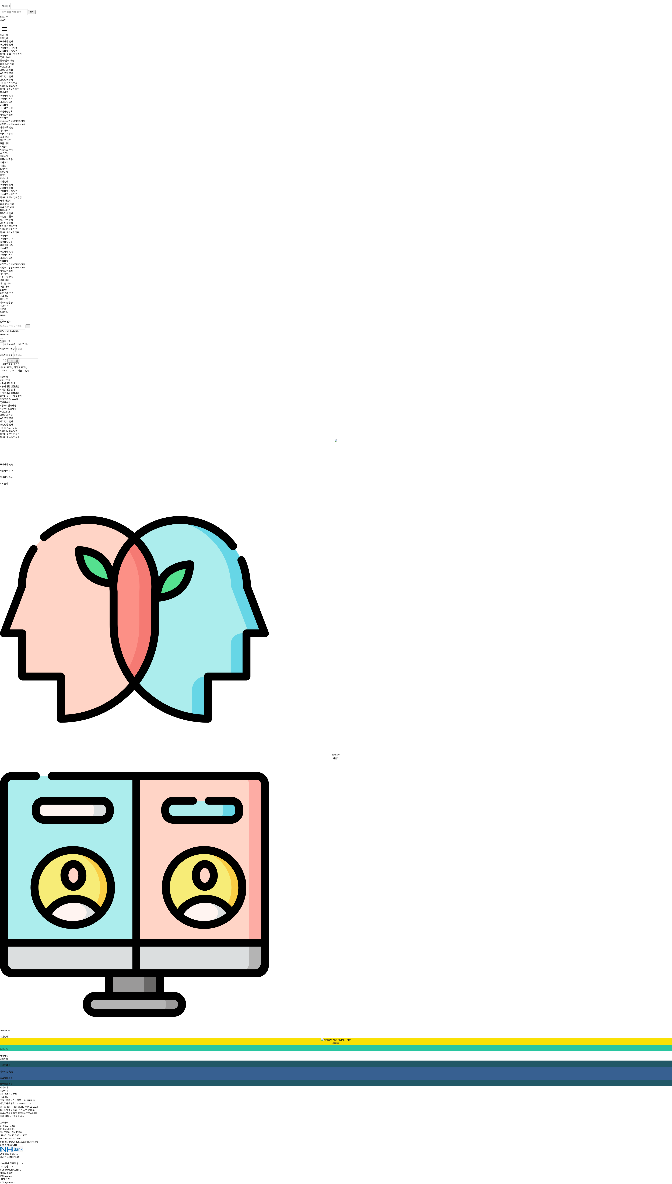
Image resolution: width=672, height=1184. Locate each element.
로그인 (3, 20)
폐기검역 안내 (6, 76)
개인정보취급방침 (8, 1094)
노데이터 (4, 168)
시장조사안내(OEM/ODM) (12, 121)
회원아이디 (7, 348)
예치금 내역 (5, 140)
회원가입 (4, 16)
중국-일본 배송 (7, 63)
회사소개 (4, 1087)
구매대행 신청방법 (9, 47)
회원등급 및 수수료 (9, 399)
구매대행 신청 (6, 95)
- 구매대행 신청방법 (9, 386)
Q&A (12, 370)
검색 (32, 12)
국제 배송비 (5, 57)
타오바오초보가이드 (9, 89)
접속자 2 (28, 370)
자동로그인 (9, 344)
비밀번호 (6, 355)
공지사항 (4, 156)
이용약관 (4, 1090)
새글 (19, 370)
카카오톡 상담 (6, 102)
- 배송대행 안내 (7, 389)
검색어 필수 (5, 321)
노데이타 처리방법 (9, 86)
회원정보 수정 (6, 149)
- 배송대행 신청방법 (9, 392)
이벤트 (3, 165)
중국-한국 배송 (7, 60)
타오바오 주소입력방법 (11, 54)
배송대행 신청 (6, 108)
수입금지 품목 (6, 73)
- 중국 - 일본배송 (8, 408)
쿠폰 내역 (4, 143)
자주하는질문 (6, 159)
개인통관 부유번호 (9, 82)
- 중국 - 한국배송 (8, 405)
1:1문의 (3, 146)
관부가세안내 (6, 415)
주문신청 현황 (6, 133)
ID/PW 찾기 (23, 343)
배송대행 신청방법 (9, 51)
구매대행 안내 (6, 41)
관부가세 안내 (6, 70)
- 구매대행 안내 (7, 383)
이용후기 (4, 162)
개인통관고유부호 (8, 427)
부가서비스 (5, 67)
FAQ (4, 370)
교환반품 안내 (6, 79)
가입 (4, 360)
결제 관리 (4, 136)
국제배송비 (5, 402)
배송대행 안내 (6, 44)
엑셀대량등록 (6, 98)
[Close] (1, 319)
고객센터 (4, 1097)
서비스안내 (5, 380)
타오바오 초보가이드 (10, 434)
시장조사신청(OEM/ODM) (12, 124)
